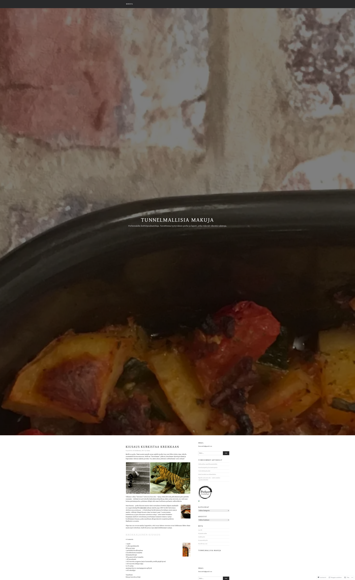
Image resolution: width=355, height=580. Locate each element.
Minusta (129, 4)
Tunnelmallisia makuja (177, 220)
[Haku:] (213, 453)
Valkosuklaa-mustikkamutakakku (207, 464)
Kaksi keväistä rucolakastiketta (207, 474)
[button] (138, 478)
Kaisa (148, 451)
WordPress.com (202, 544)
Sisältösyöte (201, 537)
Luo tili (200, 530)
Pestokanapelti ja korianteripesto (208, 467)
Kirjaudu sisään (202, 533)
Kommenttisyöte (203, 540)
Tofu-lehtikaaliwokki (204, 471)
